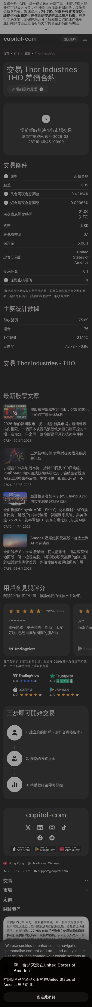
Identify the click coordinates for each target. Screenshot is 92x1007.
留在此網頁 (46, 997)
